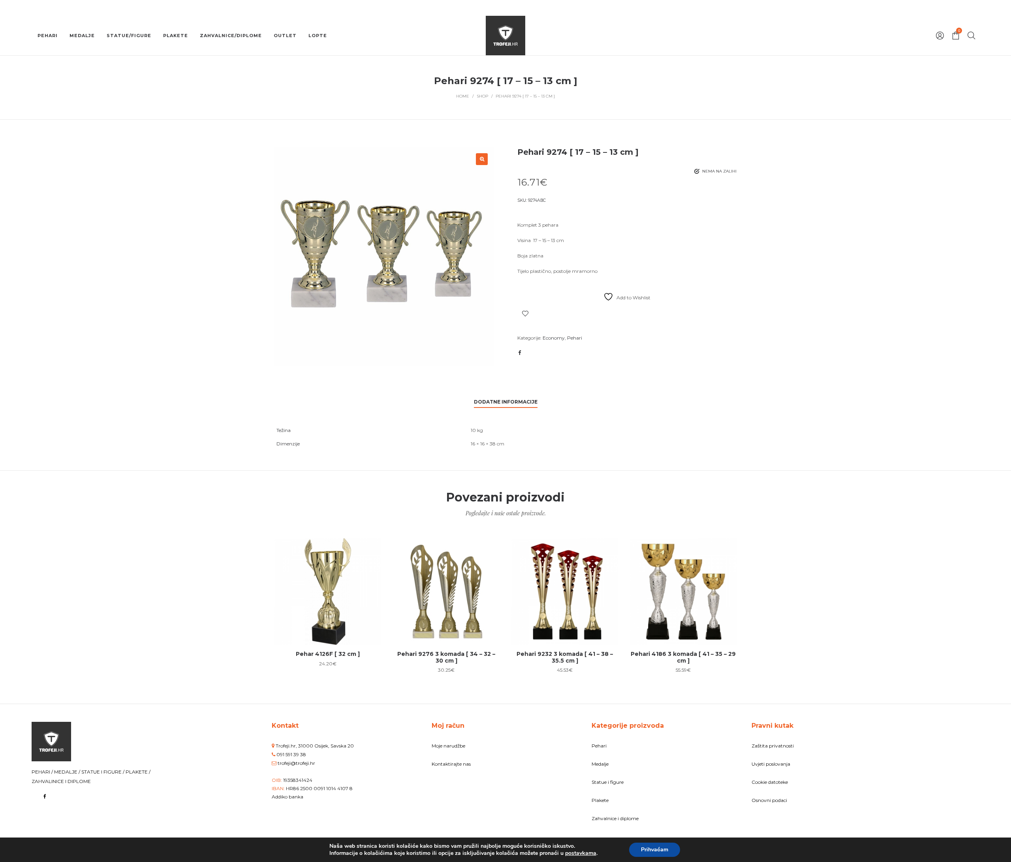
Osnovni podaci (769, 800)
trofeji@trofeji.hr (296, 763)
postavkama (580, 853)
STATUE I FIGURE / (103, 772)
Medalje (600, 764)
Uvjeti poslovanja (771, 764)
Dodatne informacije (505, 402)
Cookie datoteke (770, 782)
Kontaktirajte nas (451, 764)
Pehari (574, 338)
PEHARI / (43, 772)
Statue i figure (608, 782)
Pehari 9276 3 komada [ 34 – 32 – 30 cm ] (446, 657)
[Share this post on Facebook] (519, 353)
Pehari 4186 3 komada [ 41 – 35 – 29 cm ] (683, 657)
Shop (482, 96)
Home (462, 96)
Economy (554, 338)
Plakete (600, 800)
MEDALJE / (67, 772)
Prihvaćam (654, 849)
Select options (328, 617)
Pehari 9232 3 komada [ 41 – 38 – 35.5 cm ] (565, 657)
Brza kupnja (327, 587)
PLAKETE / (138, 772)
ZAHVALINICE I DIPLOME (61, 781)
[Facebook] (44, 796)
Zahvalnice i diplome (615, 818)
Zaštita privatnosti (773, 746)
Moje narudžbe (448, 746)
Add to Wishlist (525, 313)
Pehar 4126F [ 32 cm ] (328, 653)
